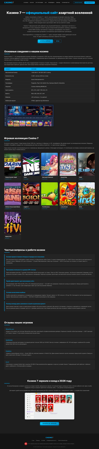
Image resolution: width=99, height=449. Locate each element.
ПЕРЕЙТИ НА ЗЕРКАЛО (49, 423)
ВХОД (57, 41)
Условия (43, 440)
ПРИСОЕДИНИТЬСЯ (89, 2)
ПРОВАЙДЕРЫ (51, 2)
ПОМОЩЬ (58, 2)
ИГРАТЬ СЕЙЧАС (45, 41)
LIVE (46, 2)
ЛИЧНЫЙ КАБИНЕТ (78, 2)
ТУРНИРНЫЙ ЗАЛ (66, 2)
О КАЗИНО (26, 2)
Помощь (38, 440)
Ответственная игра (62, 440)
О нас (33, 440)
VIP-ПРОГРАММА (39, 2)
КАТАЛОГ (32, 2)
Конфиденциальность (51, 440)
